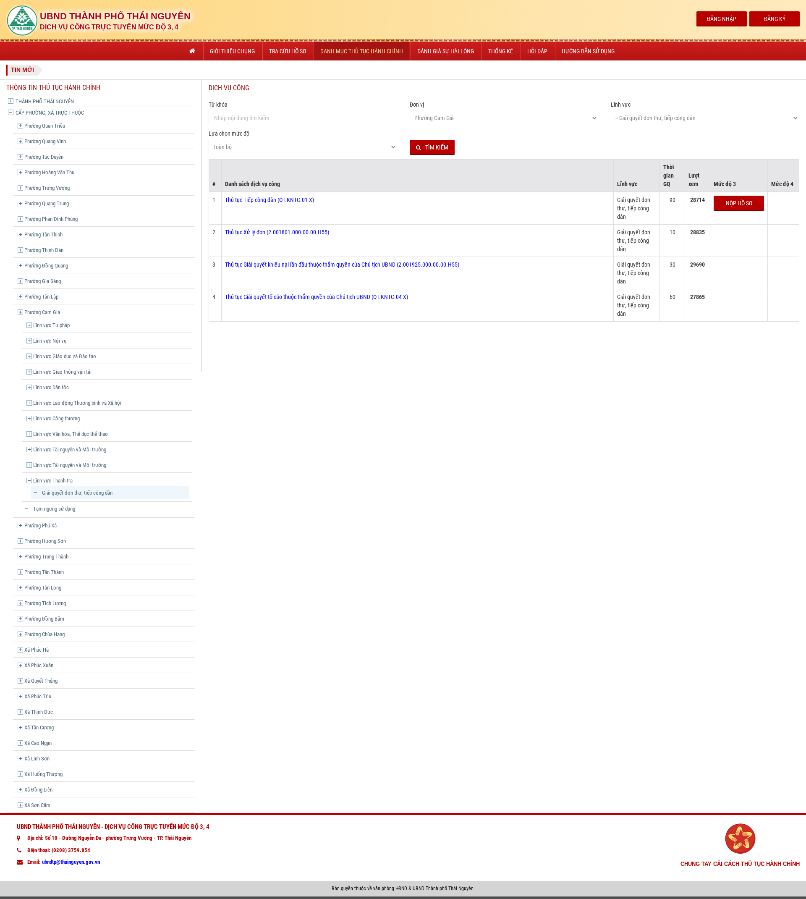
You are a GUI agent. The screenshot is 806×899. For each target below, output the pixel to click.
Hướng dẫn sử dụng (588, 51)
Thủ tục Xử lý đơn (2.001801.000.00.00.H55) (277, 232)
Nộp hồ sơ (739, 203)
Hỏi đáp (537, 51)
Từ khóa (218, 104)
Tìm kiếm (436, 147)
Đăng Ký (774, 19)
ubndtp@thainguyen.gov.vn (71, 862)
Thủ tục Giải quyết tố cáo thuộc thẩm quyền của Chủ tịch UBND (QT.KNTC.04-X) (316, 297)
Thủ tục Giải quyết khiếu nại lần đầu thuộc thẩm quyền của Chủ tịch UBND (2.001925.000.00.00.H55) (342, 264)
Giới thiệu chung (232, 51)
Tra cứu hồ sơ (287, 51)
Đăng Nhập (721, 19)
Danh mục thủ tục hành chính (361, 51)
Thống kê (500, 51)
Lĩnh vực (621, 104)
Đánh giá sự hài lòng (445, 51)
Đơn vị (417, 104)
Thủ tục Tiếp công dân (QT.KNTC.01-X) (269, 200)
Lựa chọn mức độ (229, 133)
